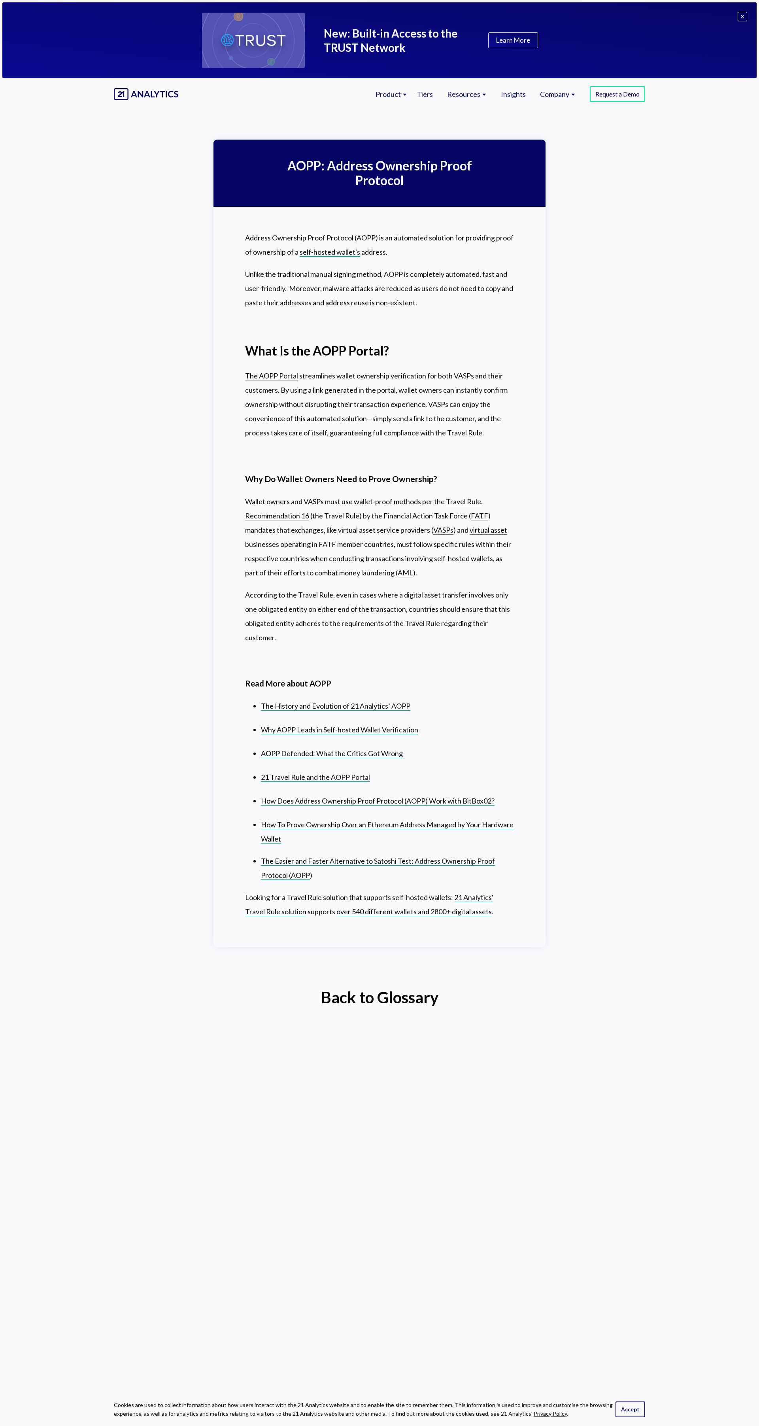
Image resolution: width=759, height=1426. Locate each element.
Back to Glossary (379, 997)
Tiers (425, 94)
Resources (463, 94)
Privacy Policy (550, 1413)
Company (554, 94)
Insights (513, 94)
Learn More (513, 40)
